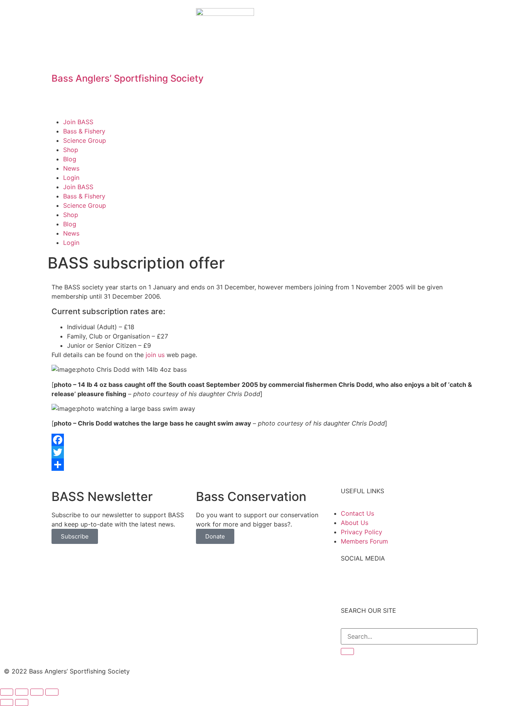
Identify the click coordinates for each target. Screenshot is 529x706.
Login (71, 177)
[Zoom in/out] (51, 692)
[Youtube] (393, 17)
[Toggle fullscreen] (36, 692)
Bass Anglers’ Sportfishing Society (128, 78)
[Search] (347, 651)
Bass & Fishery (84, 131)
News (71, 168)
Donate (215, 536)
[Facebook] (350, 17)
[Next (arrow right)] (21, 702)
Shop (70, 150)
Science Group (84, 140)
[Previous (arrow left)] (6, 702)
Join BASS (78, 122)
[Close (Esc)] (6, 692)
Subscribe (75, 536)
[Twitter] (371, 17)
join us (155, 355)
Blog (69, 159)
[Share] (264, 464)
